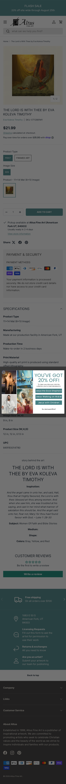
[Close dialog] (3, 372)
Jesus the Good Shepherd (49, 391)
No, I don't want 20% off (48, 409)
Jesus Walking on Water (49, 396)
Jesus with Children (48, 402)
